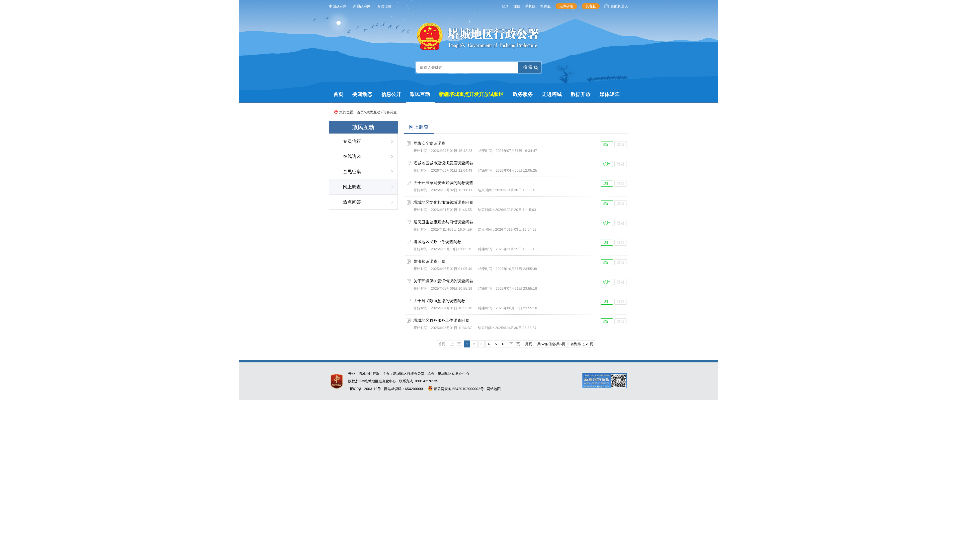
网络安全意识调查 (429, 143)
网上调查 (352, 186)
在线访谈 (352, 156)
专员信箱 (384, 6)
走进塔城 (552, 94)
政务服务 (523, 94)
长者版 (590, 6)
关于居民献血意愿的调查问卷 (439, 301)
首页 (338, 94)
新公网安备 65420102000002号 (458, 389)
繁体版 (545, 6)
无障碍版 (566, 6)
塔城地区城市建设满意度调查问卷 (443, 163)
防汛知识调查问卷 (429, 261)
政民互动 (420, 94)
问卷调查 (390, 112)
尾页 (528, 344)
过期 (620, 144)
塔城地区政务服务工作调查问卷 (441, 320)
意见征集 (352, 171)
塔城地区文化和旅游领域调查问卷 (443, 202)
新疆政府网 (362, 6)
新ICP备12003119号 (365, 389)
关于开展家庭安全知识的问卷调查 (443, 183)
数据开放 (581, 94)
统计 (606, 144)
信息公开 (391, 94)
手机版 (530, 6)
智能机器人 (619, 6)
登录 (505, 6)
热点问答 (352, 202)
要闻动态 (362, 94)
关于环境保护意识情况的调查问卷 (443, 281)
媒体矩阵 (610, 94)
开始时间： (422, 151)
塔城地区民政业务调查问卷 (437, 242)
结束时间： (487, 151)
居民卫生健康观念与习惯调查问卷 (443, 222)
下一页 (514, 344)
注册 (516, 6)
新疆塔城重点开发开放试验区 (471, 94)
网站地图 (494, 389)
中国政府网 (337, 6)
